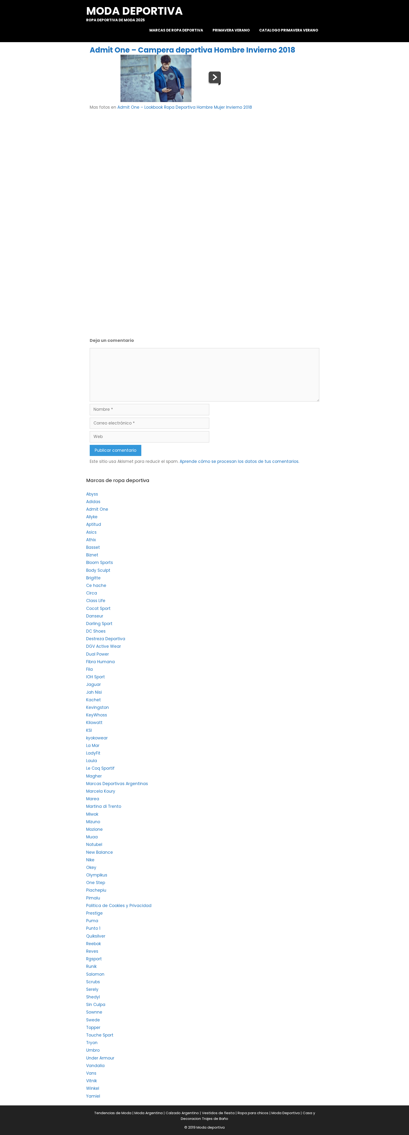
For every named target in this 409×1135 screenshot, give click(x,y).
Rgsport (94, 959)
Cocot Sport (98, 608)
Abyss (92, 494)
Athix (91, 540)
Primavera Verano (231, 30)
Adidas (93, 502)
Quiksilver (95, 936)
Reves (92, 951)
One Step (95, 882)
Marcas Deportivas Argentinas (117, 783)
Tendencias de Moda (112, 1112)
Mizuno (93, 822)
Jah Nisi (94, 692)
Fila (89, 669)
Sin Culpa (95, 1004)
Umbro (93, 1050)
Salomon (95, 974)
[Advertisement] (214, 152)
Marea (92, 799)
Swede (93, 1020)
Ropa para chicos (253, 1112)
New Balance (99, 852)
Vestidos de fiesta (218, 1112)
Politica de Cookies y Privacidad (118, 905)
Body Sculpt (98, 570)
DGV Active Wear (103, 646)
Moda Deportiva (285, 1112)
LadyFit (93, 753)
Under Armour (100, 1058)
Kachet (93, 700)
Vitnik (91, 1081)
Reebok (93, 944)
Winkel (92, 1088)
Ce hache (96, 585)
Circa (91, 593)
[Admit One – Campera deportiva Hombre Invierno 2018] (155, 100)
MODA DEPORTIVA (134, 11)
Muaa (92, 837)
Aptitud (93, 524)
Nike (90, 860)
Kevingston (97, 707)
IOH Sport (95, 677)
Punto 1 (93, 928)
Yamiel (93, 1096)
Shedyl (93, 997)
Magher (94, 776)
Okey (91, 867)
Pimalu (93, 898)
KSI (89, 730)
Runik (91, 966)
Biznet (92, 555)
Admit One (97, 509)
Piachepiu (96, 890)
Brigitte (93, 578)
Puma (92, 921)
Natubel (94, 844)
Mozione (94, 829)
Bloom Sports (99, 562)
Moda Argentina (148, 1112)
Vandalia (95, 1065)
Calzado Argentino (182, 1112)
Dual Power (97, 654)
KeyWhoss (96, 715)
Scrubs (93, 982)
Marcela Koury (100, 791)
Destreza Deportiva (105, 639)
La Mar (92, 745)
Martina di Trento (103, 806)
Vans (91, 1073)
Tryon (92, 1043)
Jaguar (93, 684)
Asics (91, 532)
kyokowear (97, 738)
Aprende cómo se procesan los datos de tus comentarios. (239, 461)
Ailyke (92, 517)
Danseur (94, 616)
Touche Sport (99, 1035)
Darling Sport (99, 623)
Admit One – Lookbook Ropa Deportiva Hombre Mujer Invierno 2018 (184, 107)
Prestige (94, 913)
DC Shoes (96, 631)
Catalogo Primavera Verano (288, 30)
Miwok (92, 814)
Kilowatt (94, 722)
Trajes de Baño (215, 1118)
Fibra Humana (100, 662)
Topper (93, 1027)
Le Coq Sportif (100, 768)
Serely (92, 989)
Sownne (94, 1012)
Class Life (95, 600)
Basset (93, 547)
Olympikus (96, 875)
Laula (91, 761)
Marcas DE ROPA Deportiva (176, 30)
